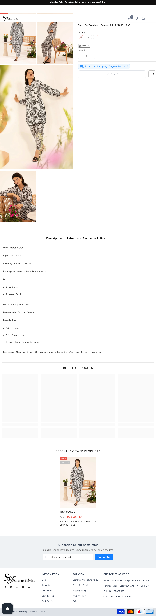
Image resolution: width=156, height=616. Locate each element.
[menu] (152, 18)
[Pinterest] (17, 587)
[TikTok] (23, 587)
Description (54, 238)
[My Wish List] (136, 18)
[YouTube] (29, 587)
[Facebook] (5, 587)
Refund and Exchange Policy (86, 238)
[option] (78, 492)
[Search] (143, 18)
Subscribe (104, 557)
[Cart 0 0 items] (129, 18)
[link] (20, 424)
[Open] (7, 608)
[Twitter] (35, 587)
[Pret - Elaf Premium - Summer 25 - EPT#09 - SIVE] (78, 482)
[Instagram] (11, 587)
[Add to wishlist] (152, 74)
